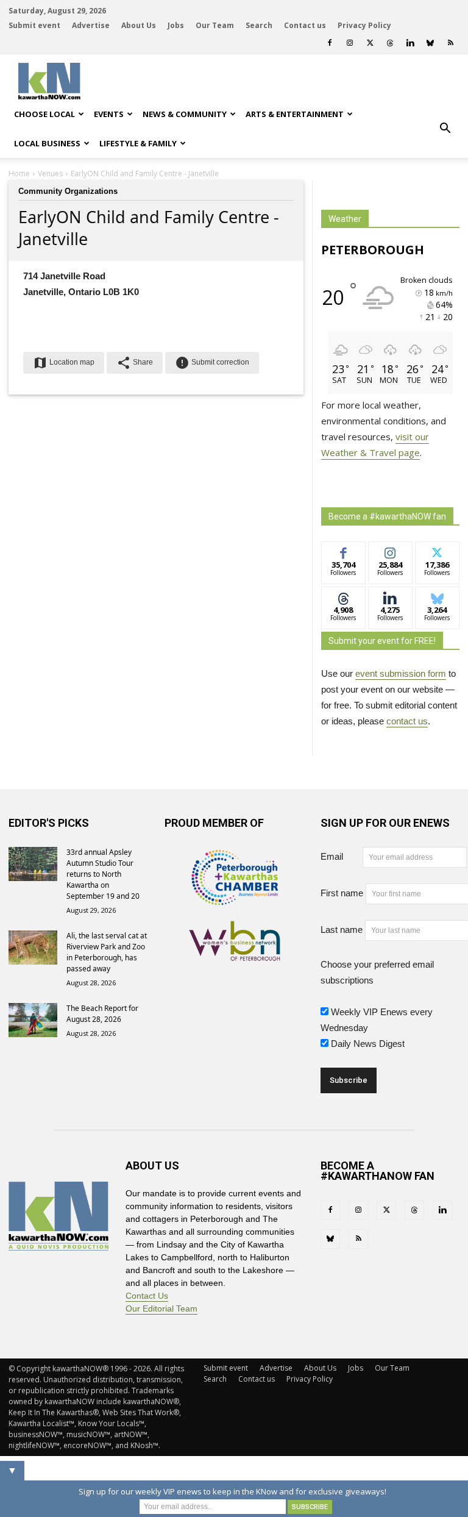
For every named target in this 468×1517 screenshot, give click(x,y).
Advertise (91, 25)
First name (342, 893)
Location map (63, 362)
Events (109, 114)
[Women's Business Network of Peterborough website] (234, 954)
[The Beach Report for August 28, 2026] (33, 1020)
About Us (138, 25)
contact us (407, 721)
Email (340, 856)
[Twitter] (370, 42)
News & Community (185, 114)
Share (134, 362)
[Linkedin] (410, 42)
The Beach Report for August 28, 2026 (102, 1013)
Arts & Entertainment (295, 114)
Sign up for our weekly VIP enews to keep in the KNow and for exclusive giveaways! (232, 1491)
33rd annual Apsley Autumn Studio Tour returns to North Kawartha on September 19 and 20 (103, 874)
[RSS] (450, 42)
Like (343, 550)
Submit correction (212, 362)
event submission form (400, 673)
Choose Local (44, 114)
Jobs (176, 25)
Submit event (34, 25)
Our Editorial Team (161, 1308)
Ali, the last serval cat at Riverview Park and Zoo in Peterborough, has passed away (106, 952)
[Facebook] (330, 42)
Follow (390, 550)
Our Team (215, 25)
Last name (342, 929)
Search (259, 25)
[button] (444, 128)
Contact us (305, 25)
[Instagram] (350, 42)
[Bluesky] (430, 42)
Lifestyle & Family (138, 143)
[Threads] (390, 42)
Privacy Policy (364, 25)
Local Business (47, 143)
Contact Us (147, 1296)
